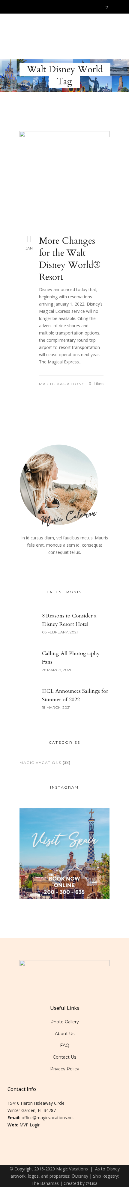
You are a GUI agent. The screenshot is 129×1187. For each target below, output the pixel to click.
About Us (64, 1033)
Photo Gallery (64, 1022)
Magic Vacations (62, 384)
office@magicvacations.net (48, 1117)
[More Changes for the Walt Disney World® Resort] (65, 176)
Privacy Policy (64, 1069)
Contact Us (64, 1057)
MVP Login (30, 1125)
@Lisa (92, 1183)
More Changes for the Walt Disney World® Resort (69, 259)
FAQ (64, 1045)
